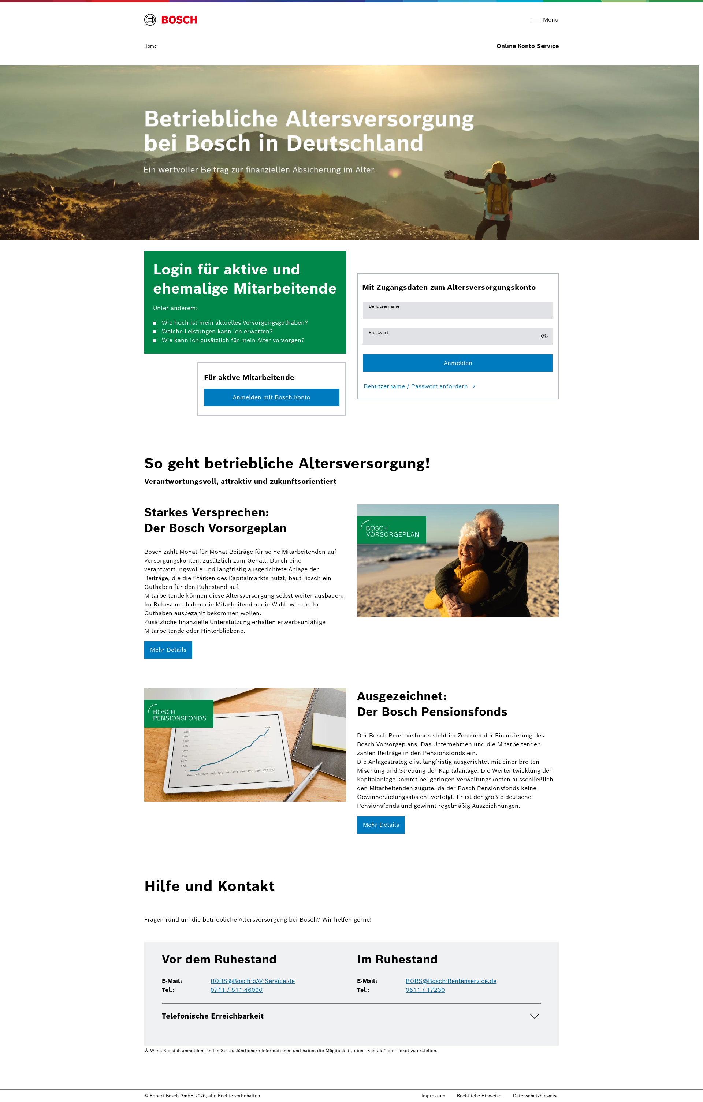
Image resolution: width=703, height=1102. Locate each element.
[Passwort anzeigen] (544, 336)
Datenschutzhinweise (536, 1095)
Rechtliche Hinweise (479, 1095)
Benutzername (384, 306)
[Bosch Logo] (171, 19)
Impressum (433, 1095)
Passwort (378, 332)
